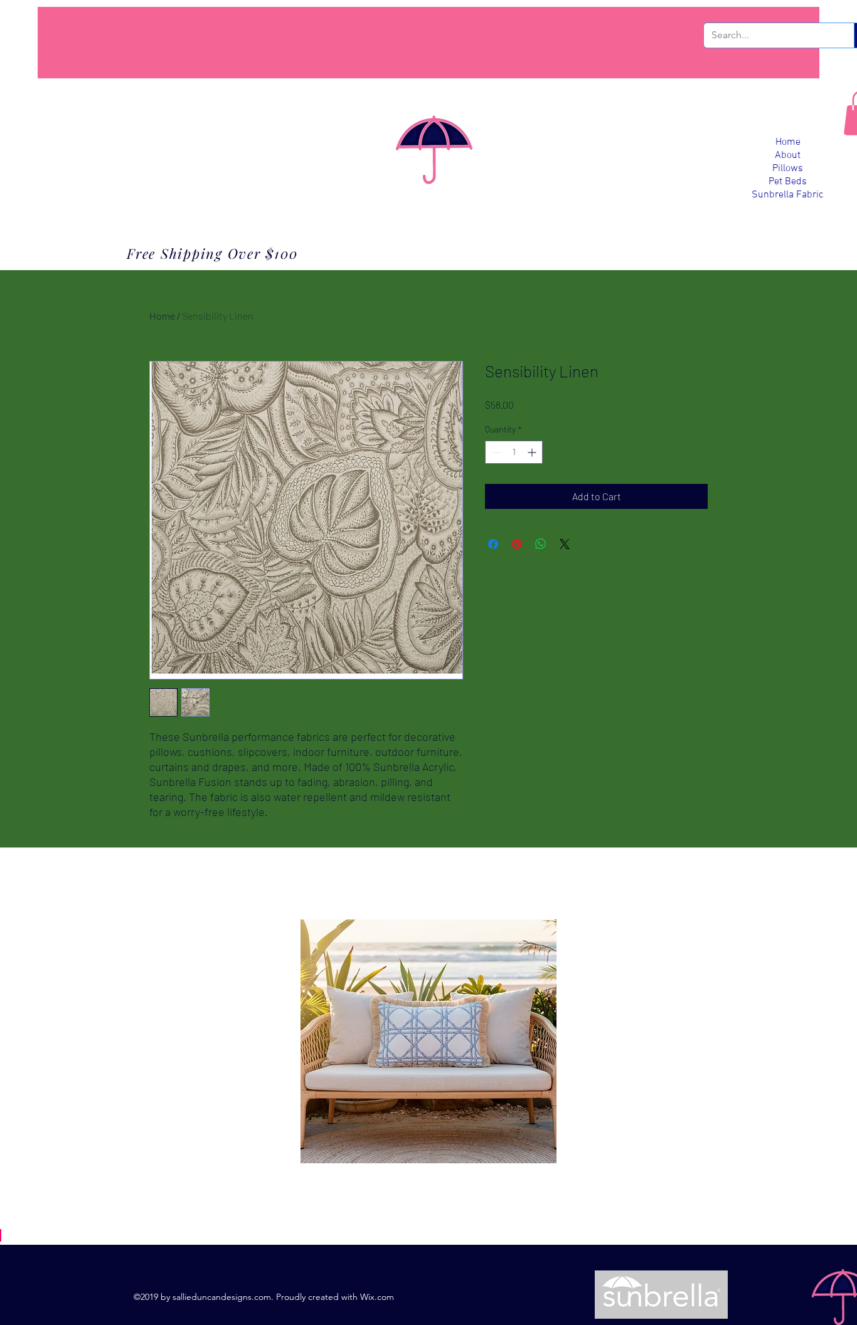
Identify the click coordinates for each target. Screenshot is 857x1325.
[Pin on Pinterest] (516, 544)
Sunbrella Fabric (788, 195)
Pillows (787, 168)
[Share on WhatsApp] (540, 544)
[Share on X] (564, 544)
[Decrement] (495, 452)
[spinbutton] (514, 452)
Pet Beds (788, 181)
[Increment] (533, 452)
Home (788, 142)
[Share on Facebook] (493, 544)
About (788, 155)
